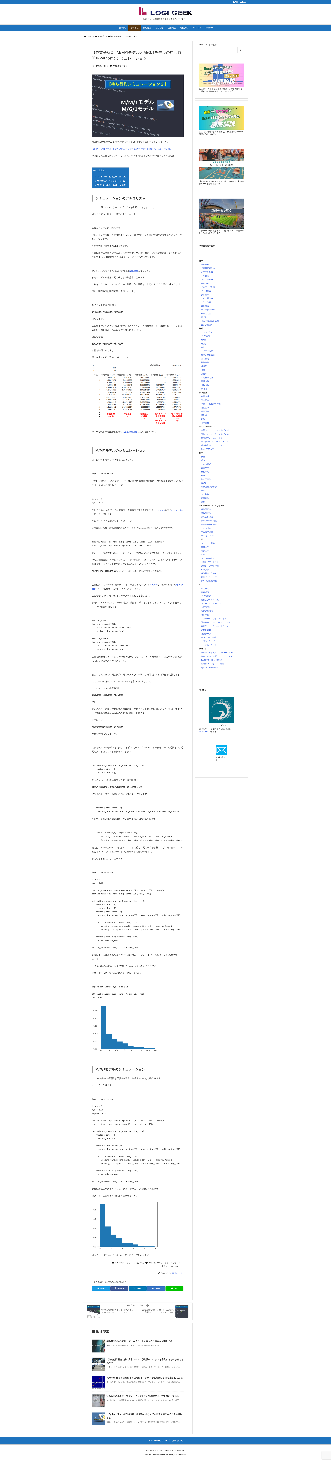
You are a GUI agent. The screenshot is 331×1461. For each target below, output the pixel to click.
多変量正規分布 (208, 268)
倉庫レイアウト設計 (210, 562)
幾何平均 (205, 472)
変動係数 (205, 498)
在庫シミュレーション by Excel (214, 430)
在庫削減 (205, 396)
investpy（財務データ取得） (213, 664)
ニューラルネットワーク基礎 (213, 619)
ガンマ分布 (206, 302)
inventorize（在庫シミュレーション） (217, 656)
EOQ (203, 419)
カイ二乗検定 (207, 351)
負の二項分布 (207, 279)
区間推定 (205, 359)
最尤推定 (205, 588)
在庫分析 (205, 423)
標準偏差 (205, 362)
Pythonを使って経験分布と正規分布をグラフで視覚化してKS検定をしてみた (145, 1377)
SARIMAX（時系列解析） (212, 660)
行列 (203, 475)
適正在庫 (205, 408)
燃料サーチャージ (209, 577)
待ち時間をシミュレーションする (123, 36)
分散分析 (205, 385)
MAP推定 (205, 592)
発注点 (204, 415)
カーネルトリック (209, 645)
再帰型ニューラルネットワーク (214, 626)
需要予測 (205, 411)
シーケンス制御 (208, 543)
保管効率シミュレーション (212, 438)
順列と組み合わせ (209, 487)
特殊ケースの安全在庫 (211, 404)
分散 (203, 370)
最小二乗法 (206, 479)
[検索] (240, 50)
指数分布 (133, 270)
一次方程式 (206, 464)
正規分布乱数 (130, 431)
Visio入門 (205, 569)
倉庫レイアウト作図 (210, 566)
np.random (159, 510)
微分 (203, 456)
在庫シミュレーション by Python (215, 434)
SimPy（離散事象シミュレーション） (217, 652)
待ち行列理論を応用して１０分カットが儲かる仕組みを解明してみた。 (142, 1341)
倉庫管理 (100, 36)
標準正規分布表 (208, 355)
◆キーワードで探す (208, 45)
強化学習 (205, 615)
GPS (203, 554)
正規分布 (205, 264)
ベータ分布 (206, 291)
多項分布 (205, 283)
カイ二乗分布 (207, 298)
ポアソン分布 (207, 272)
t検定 (203, 344)
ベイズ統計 (206, 336)
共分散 (204, 374)
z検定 (203, 340)
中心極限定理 (207, 377)
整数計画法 (206, 513)
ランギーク (204, 731)
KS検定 (204, 389)
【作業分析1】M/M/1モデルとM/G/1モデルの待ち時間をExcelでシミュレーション (132, 148)
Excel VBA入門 (207, 449)
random (153, 584)
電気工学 (205, 551)
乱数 (203, 490)
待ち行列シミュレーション (212, 445)
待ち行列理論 (207, 517)
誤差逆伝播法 (207, 611)
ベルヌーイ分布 (208, 287)
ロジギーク (177, 1273)
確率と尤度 (206, 313)
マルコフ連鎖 (207, 532)
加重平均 (205, 468)
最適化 (204, 483)
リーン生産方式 (208, 558)
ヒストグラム (207, 332)
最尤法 (204, 317)
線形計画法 (206, 509)
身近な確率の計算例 (210, 321)
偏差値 (204, 366)
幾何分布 (205, 306)
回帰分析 (205, 381)
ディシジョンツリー (210, 528)
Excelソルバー (207, 536)
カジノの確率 (207, 325)
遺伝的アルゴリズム (210, 600)
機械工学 (205, 547)
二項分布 (205, 276)
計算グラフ (206, 634)
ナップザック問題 (209, 520)
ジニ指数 (205, 494)
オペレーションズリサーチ (168, 1263)
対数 (203, 502)
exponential (177, 510)
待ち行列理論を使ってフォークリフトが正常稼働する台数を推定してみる (143, 1396)
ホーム (89, 36)
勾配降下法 (206, 607)
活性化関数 (206, 630)
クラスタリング (208, 641)
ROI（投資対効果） (209, 581)
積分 (203, 460)
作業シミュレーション (171, 1266)
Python (152, 1263)
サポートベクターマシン (212, 603)
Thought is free (180, 1455)
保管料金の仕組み (209, 573)
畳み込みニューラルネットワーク (215, 622)
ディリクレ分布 (208, 309)
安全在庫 (205, 400)
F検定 (203, 347)
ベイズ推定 (206, 596)
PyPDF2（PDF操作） (210, 667)
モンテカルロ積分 (209, 637)
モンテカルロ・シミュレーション (215, 441)
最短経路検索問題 (209, 524)
